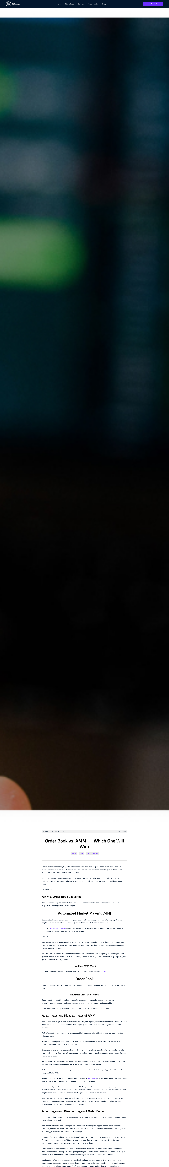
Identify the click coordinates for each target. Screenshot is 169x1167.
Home (59, 4)
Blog (104, 4)
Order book (92, 853)
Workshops (69, 4)
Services (81, 4)
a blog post (92, 1078)
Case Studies (93, 4)
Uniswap (104, 971)
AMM (74, 853)
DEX (81, 853)
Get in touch (153, 4)
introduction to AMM (58, 928)
